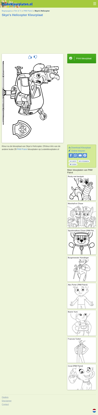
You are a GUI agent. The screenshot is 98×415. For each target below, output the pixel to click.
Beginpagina (7, 11)
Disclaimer (6, 401)
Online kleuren (78, 151)
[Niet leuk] (35, 57)
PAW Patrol (28, 11)
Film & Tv (18, 11)
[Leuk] (30, 57)
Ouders (5, 397)
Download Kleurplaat (81, 147)
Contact (5, 404)
